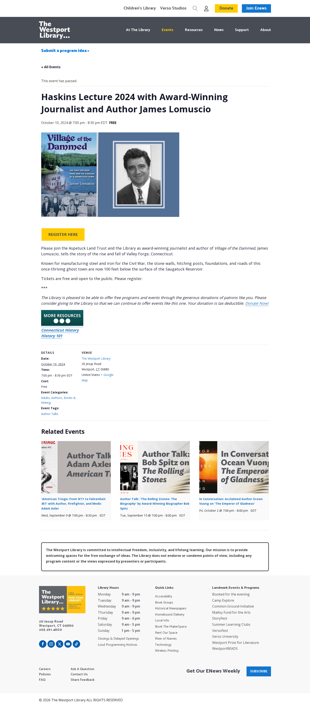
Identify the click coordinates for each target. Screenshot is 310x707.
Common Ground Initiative (233, 606)
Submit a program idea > (65, 50)
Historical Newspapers (170, 608)
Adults (45, 398)
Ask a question (82, 669)
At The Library (138, 30)
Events (167, 30)
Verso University (225, 636)
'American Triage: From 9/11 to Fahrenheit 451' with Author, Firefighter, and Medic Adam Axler (73, 503)
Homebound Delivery (169, 614)
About (265, 30)
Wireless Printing (166, 651)
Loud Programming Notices (117, 645)
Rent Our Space (166, 633)
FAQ (42, 680)
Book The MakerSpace (171, 627)
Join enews (256, 8)
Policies (45, 674)
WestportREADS (225, 648)
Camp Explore (223, 600)
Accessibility (163, 596)
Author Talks (49, 414)
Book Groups (164, 602)
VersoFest (220, 630)
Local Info (162, 620)
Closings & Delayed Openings (118, 639)
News (219, 30)
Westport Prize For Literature (235, 642)
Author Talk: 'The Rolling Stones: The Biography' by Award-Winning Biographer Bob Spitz (154, 503)
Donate (226, 8)
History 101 (51, 335)
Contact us (79, 674)
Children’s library (140, 8)
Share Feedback (82, 680)
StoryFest (219, 618)
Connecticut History (60, 330)
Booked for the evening (231, 594)
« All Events (51, 67)
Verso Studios (173, 8)
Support (242, 30)
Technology (163, 645)
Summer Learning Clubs (231, 624)
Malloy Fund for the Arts (231, 612)
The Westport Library (96, 358)
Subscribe (258, 671)
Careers (45, 669)
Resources (194, 30)
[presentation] (76, 467)
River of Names (166, 639)
